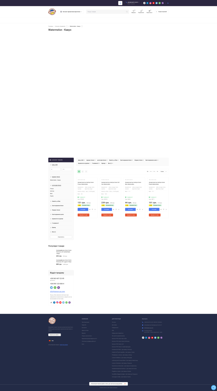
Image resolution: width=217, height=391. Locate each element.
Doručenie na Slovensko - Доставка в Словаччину (124, 365)
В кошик (83, 209)
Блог (83, 344)
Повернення (115, 327)
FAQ (113, 330)
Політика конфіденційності (89, 341)
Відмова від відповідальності (89, 338)
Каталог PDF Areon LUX (118, 344)
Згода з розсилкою (87, 335)
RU (168, 3)
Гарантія (84, 325)
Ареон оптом (85, 330)
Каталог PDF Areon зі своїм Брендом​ (121, 346)
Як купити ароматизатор (118, 335)
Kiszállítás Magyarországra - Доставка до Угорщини (124, 374)
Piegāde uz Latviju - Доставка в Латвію (121, 371)
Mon (51, 193)
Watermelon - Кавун (55, 180)
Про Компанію (85, 322)
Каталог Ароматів (60, 26)
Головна (50, 26)
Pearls (51, 196)
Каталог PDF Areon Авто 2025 (119, 338)
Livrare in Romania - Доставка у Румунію (122, 363)
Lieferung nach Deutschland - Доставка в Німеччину (125, 360)
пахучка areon (64, 344)
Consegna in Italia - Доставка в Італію (121, 376)
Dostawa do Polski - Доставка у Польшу (122, 349)
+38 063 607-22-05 (132, 2)
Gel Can (52, 191)
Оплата (114, 322)
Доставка (114, 325)
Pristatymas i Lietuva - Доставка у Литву (122, 355)
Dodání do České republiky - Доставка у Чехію (123, 352)
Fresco (52, 188)
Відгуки (84, 333)
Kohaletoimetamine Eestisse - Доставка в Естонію (124, 368)
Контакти (84, 327)
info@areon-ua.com (57, 291)
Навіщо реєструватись (117, 333)
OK (125, 383)
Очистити (60, 237)
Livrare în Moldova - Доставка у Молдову (122, 357)
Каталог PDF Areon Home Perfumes (120, 341)
